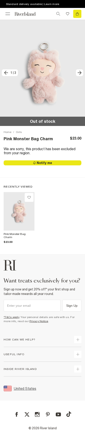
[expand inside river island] (77, 369)
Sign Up (72, 305)
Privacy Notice (38, 321)
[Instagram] (37, 414)
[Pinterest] (48, 414)
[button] (42, 73)
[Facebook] (17, 414)
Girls (19, 132)
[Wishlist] (67, 14)
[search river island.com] (58, 14)
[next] (79, 72)
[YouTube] (58, 414)
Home (7, 132)
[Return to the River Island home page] (28, 14)
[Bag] (77, 14)
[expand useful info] (77, 354)
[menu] (8, 14)
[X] (27, 414)
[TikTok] (68, 414)
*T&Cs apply (11, 317)
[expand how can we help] (77, 339)
